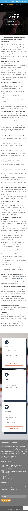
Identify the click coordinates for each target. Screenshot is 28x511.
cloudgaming (18, 226)
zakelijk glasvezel (17, 281)
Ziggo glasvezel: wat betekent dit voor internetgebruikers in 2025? (13, 466)
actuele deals (20, 278)
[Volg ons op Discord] (14, 457)
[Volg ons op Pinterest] (12, 457)
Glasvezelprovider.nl (7, 446)
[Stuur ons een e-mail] (9, 457)
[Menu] (2, 5)
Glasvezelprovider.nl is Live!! (11, 476)
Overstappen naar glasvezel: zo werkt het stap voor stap (15, 471)
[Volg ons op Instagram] (5, 457)
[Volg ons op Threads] (7, 457)
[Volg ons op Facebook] (2, 457)
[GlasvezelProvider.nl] (14, 4)
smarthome (16, 205)
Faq (14, 507)
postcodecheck (18, 269)
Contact (18, 507)
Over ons (10, 507)
